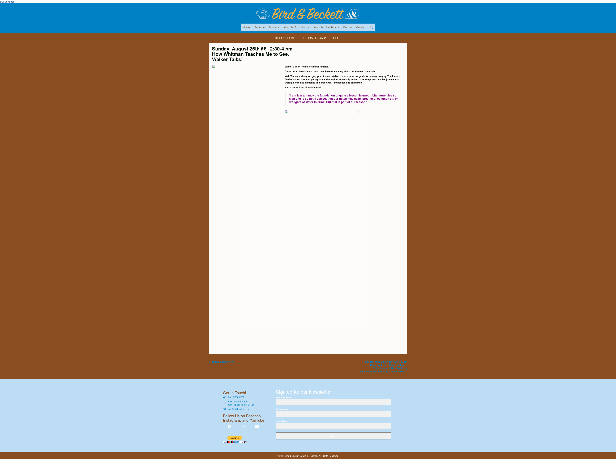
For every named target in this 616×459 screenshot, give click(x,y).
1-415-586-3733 (236, 397)
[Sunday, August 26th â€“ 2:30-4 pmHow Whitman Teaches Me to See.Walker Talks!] (244, 184)
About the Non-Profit (324, 27)
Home (246, 27)
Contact (360, 27)
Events (272, 27)
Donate (347, 27)
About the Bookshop (294, 27)
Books (258, 27)
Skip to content (7, 1)
